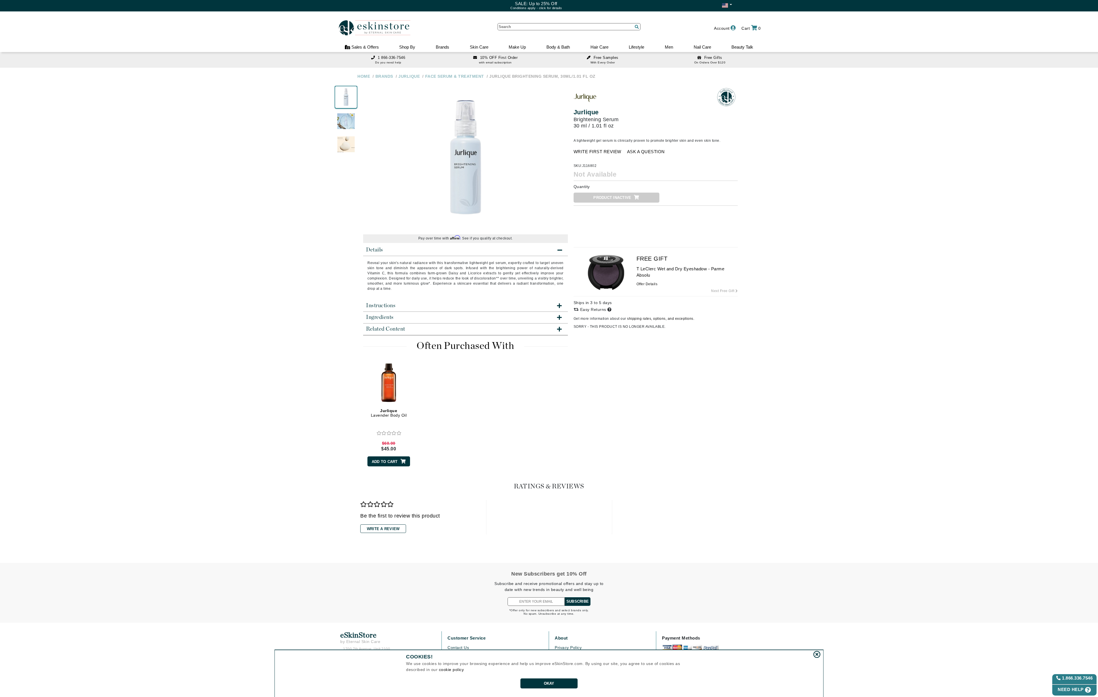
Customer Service (466, 638)
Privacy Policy (568, 647)
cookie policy (451, 669)
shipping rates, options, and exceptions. (660, 319)
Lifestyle (636, 47)
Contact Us (458, 647)
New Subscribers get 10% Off (549, 574)
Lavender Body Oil (389, 413)
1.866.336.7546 (1077, 678)
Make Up (517, 47)
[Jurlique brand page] (585, 97)
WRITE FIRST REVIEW (597, 151)
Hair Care (599, 47)
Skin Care (479, 47)
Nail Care (702, 47)
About (561, 638)
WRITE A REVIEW (383, 529)
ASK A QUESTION (646, 151)
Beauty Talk (742, 47)
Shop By (407, 47)
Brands (442, 47)
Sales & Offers (364, 47)
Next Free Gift (723, 291)
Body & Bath (558, 47)
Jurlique (586, 112)
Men (669, 47)
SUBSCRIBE (577, 601)
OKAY (549, 683)
